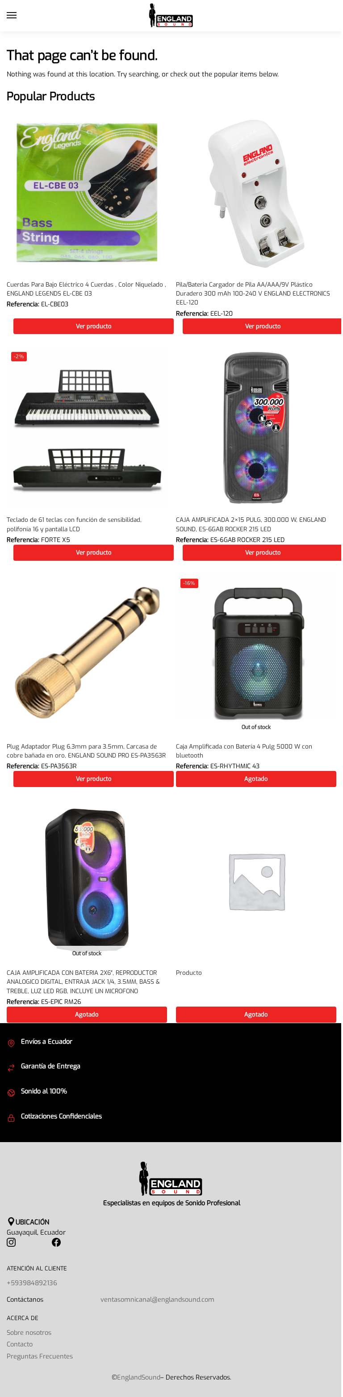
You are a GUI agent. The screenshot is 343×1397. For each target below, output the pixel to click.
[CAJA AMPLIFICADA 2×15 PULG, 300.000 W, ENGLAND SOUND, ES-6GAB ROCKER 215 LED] (256, 427)
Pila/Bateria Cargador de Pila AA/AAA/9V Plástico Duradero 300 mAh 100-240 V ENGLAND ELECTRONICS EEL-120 (253, 293)
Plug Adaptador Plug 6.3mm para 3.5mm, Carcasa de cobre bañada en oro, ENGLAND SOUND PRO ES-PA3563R (86, 750)
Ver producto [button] (94, 326)
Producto (189, 973)
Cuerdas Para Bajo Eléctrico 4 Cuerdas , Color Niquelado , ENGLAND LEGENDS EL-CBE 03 (86, 288)
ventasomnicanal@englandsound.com (157, 1299)
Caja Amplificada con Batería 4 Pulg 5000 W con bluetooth (244, 750)
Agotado (256, 779)
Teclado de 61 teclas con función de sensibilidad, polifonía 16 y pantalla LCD (74, 524)
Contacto (20, 1344)
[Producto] (256, 880)
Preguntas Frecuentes (40, 1356)
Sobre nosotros (29, 1332)
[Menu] (20, 15)
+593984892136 (32, 1282)
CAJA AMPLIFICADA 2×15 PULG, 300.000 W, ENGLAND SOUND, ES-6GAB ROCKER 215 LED (251, 524)
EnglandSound (138, 1377)
